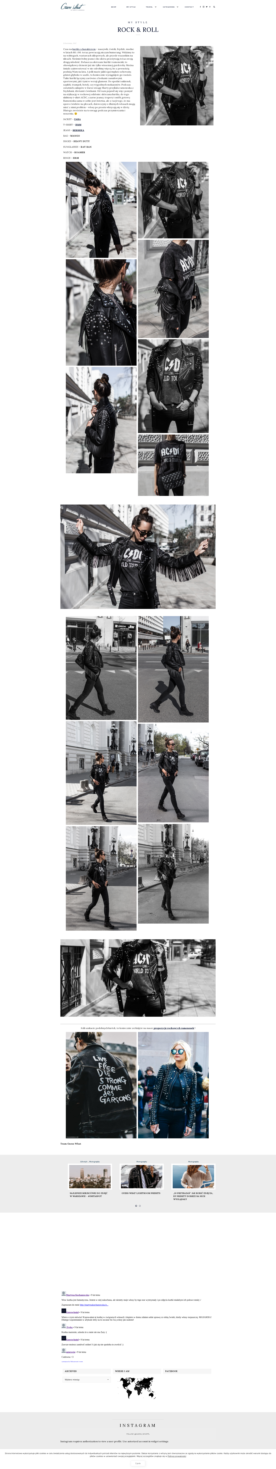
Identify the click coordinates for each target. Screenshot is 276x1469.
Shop (113, 7)
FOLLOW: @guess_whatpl (138, 1434)
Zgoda (138, 1463)
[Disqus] (138, 1251)
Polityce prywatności (177, 1456)
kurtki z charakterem (84, 49)
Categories (169, 7)
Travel (149, 7)
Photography (90, 1162)
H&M (78, 124)
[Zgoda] (272, 1458)
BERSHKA (78, 130)
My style (131, 7)
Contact (189, 7)
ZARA (77, 119)
